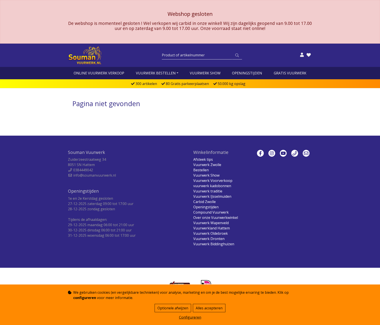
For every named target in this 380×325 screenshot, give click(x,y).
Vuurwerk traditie (207, 191)
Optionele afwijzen (172, 308)
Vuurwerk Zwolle (207, 164)
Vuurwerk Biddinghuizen (213, 244)
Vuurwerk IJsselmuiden (212, 196)
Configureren (190, 317)
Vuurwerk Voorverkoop (212, 180)
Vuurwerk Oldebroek (210, 233)
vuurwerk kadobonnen (212, 185)
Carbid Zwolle (204, 201)
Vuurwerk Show (205, 73)
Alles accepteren (209, 308)
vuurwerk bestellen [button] (156, 73)
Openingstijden (247, 73)
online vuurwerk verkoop (99, 73)
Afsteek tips (203, 159)
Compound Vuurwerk (211, 212)
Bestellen (201, 170)
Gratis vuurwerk (290, 73)
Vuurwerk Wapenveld (211, 222)
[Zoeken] (237, 55)
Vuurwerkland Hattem (211, 228)
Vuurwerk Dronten (209, 238)
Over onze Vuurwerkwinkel (215, 217)
